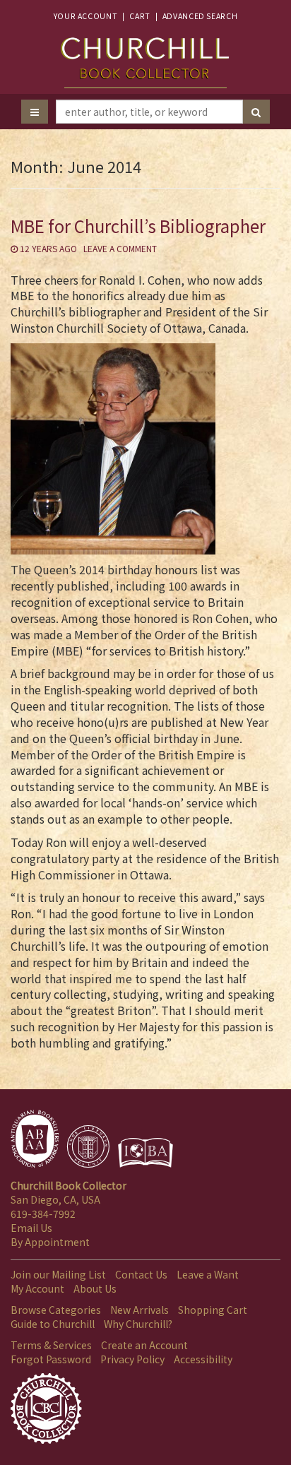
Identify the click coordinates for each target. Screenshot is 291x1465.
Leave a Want (208, 1274)
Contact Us (141, 1274)
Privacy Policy (132, 1359)
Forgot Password (51, 1359)
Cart (139, 16)
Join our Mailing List (58, 1274)
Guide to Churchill (53, 1324)
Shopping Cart (212, 1310)
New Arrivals (139, 1310)
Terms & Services (51, 1345)
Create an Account (144, 1345)
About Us (95, 1288)
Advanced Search (199, 16)
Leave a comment (120, 248)
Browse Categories (56, 1310)
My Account (37, 1288)
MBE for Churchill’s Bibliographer (138, 225)
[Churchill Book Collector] (145, 55)
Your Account (86, 16)
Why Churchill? (138, 1324)
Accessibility (203, 1359)
